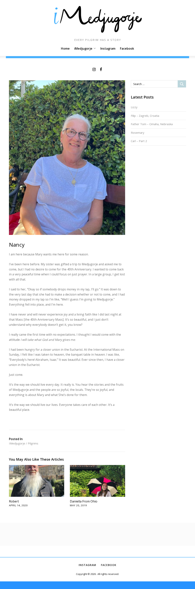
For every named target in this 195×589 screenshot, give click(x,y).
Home (65, 48)
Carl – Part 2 (139, 141)
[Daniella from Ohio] (97, 481)
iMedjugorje (83, 48)
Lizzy (134, 107)
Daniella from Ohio (83, 501)
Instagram (107, 48)
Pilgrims (33, 443)
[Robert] (36, 481)
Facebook (127, 48)
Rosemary (137, 132)
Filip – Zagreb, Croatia (145, 116)
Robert (14, 501)
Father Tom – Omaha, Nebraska (152, 124)
